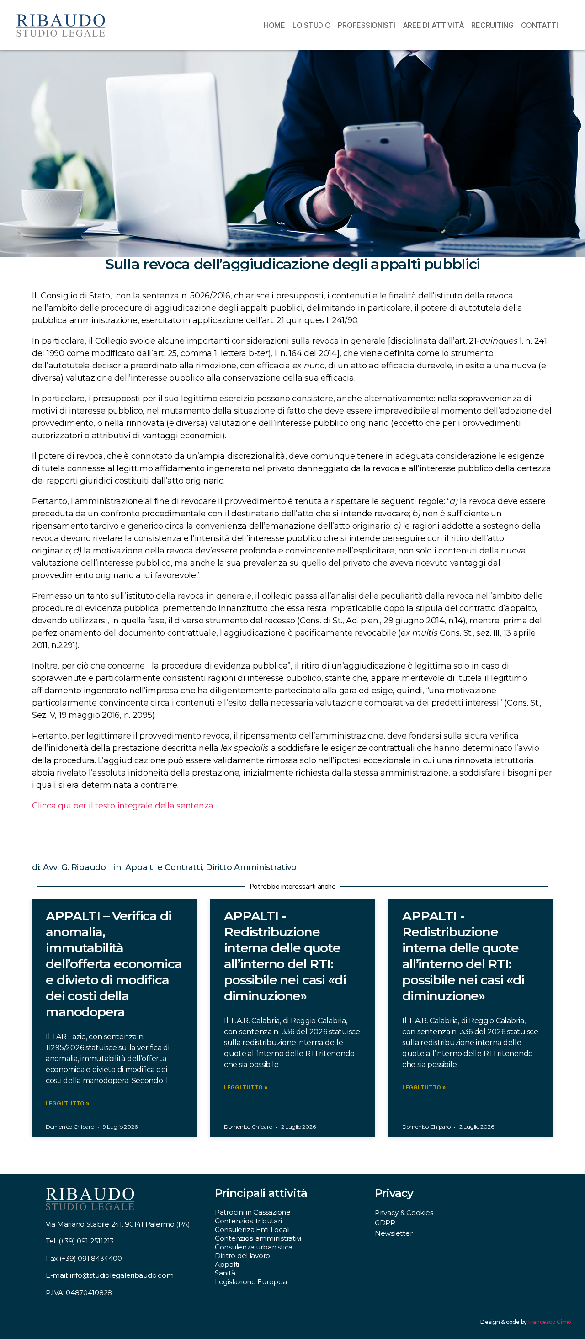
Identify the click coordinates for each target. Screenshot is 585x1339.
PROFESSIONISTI (366, 25)
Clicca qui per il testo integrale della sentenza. (123, 806)
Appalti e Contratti (163, 867)
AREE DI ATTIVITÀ (433, 25)
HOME (274, 25)
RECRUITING (492, 25)
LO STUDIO (311, 25)
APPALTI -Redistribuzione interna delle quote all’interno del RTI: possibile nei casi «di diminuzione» (285, 956)
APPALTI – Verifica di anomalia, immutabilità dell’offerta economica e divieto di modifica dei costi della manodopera (113, 964)
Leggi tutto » (68, 1103)
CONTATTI (539, 25)
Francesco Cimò (549, 1321)
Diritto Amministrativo (251, 867)
